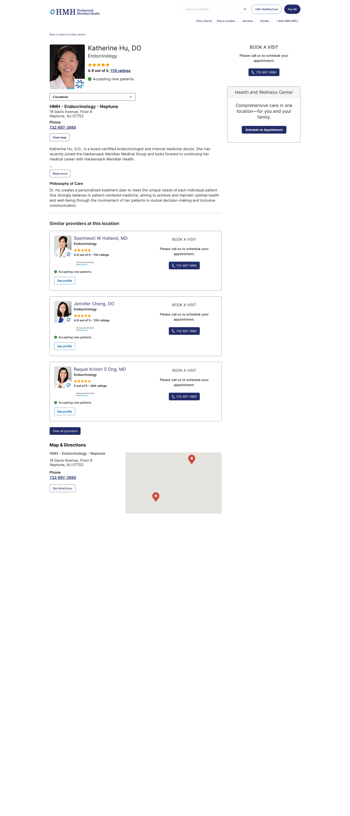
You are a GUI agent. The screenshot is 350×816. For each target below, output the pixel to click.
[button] (93, 97)
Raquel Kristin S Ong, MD (100, 369)
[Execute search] (246, 9)
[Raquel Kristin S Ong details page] (63, 377)
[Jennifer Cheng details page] (63, 312)
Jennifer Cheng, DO (94, 303)
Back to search (58, 34)
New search (78, 34)
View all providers (65, 431)
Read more (60, 173)
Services (247, 20)
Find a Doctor (204, 20)
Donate (264, 20)
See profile (64, 280)
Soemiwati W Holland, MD (101, 238)
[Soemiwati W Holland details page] (63, 246)
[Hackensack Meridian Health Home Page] (75, 10)
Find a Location (226, 20)
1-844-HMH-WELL (287, 20)
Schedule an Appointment (264, 130)
